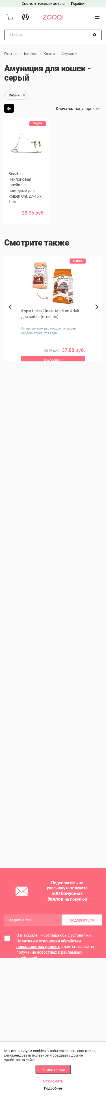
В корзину (53, 360)
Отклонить (53, 1081)
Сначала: (64, 108)
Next (98, 313)
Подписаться (81, 920)
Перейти (77, 3)
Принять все (53, 1069)
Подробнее (53, 1088)
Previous (10, 317)
